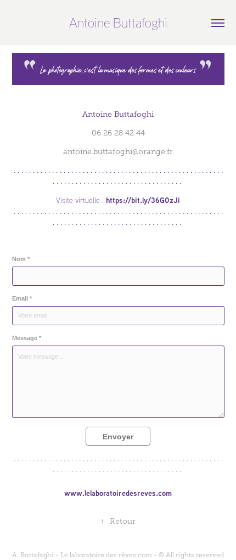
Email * (22, 298)
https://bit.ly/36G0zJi (143, 200)
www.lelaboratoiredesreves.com (118, 493)
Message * (26, 338)
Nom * (21, 259)
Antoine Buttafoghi (118, 22)
